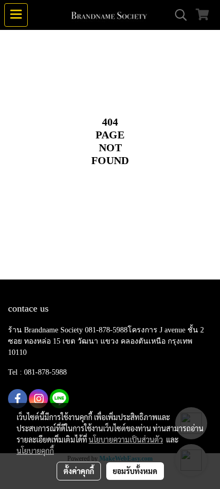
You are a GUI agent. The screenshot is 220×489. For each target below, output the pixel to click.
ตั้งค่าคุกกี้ (79, 471)
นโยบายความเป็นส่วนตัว (126, 439)
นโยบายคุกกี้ (35, 450)
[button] (177, 15)
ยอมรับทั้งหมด (135, 471)
